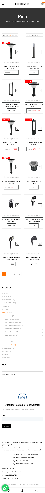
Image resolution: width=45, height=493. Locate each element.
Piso (11, 345)
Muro (10, 341)
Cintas (3, 293)
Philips (4, 309)
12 (10, 35)
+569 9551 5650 (28, 463)
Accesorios (8, 316)
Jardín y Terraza (28, 22)
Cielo (10, 338)
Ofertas (4, 306)
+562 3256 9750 (24, 460)
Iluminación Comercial (11, 322)
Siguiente (19, 274)
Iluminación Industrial (11, 328)
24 (13, 35)
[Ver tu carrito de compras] (42, 4)
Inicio (8, 22)
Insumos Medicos (7, 300)
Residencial (5, 351)
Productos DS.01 (7, 348)
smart (3, 354)
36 (16, 35)
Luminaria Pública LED (8, 303)
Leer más (40, 129)
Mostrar (5, 35)
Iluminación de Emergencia (13, 325)
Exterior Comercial (10, 319)
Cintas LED (5, 296)
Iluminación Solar (10, 332)
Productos (16, 22)
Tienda (4, 357)
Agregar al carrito (17, 52)
